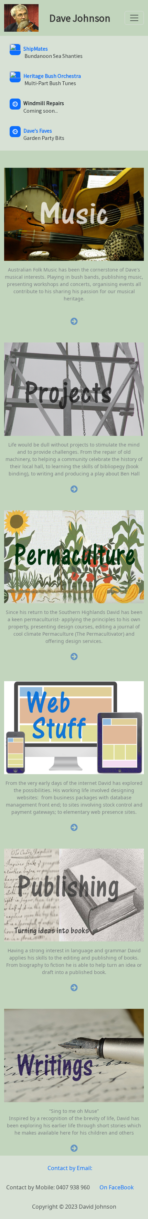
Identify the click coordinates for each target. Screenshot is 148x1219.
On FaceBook (116, 1187)
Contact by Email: (69, 1168)
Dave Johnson (78, 18)
